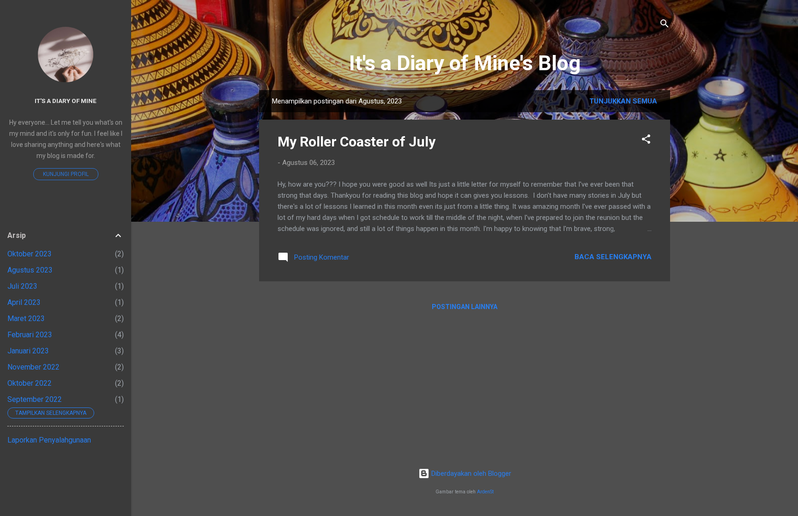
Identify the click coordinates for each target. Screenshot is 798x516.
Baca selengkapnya (613, 257)
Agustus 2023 (30, 270)
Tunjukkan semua (623, 101)
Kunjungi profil (66, 174)
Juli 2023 (22, 286)
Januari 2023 (28, 350)
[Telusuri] (664, 25)
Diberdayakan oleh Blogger (470, 473)
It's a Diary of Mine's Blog (464, 63)
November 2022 (33, 367)
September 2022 (34, 399)
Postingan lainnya (464, 306)
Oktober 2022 (29, 383)
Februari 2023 (29, 334)
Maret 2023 (26, 318)
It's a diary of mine (66, 100)
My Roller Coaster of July (356, 142)
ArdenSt (485, 492)
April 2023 (24, 302)
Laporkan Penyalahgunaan (49, 440)
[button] (646, 141)
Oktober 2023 (29, 253)
